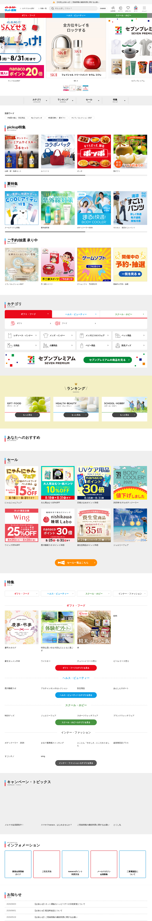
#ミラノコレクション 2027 (82, 118)
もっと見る (27, 415)
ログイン (120, 11)
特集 (115, 100)
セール (89, 100)
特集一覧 (43, 8)
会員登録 (113, 11)
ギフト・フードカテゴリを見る (76, 700)
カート (136, 11)
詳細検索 (103, 8)
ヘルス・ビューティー (76, 15)
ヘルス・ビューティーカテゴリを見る (76, 759)
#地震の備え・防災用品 (16, 118)
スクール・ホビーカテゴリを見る (76, 818)
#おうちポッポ (36, 118)
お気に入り (128, 11)
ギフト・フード (28, 15)
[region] (76, 155)
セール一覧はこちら (74, 562)
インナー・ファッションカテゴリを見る (76, 858)
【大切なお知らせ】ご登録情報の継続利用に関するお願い (77, 2)
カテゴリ (37, 100)
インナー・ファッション (130, 594)
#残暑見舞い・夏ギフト (57, 118)
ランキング (63, 100)
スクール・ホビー (123, 15)
